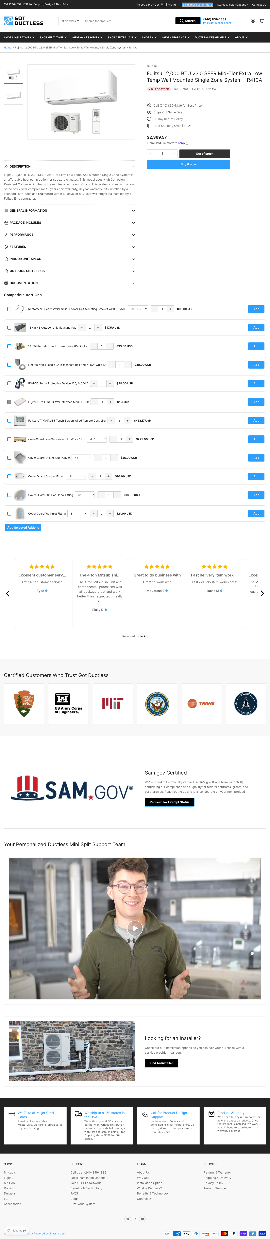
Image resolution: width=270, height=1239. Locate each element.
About (239, 37)
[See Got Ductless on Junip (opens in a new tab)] (144, 636)
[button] (8, 593)
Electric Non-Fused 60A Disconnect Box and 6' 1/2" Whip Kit (67, 364)
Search (190, 21)
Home (7, 47)
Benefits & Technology (86, 1188)
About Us (143, 1172)
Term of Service (215, 1188)
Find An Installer (161, 1063)
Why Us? (143, 1178)
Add (256, 309)
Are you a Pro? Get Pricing (156, 4)
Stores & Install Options (231, 4)
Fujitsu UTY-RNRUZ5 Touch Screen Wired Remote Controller (67, 420)
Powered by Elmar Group (49, 1233)
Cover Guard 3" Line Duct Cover (49, 457)
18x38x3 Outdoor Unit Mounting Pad (52, 327)
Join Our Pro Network (86, 1183)
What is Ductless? (149, 1188)
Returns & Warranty (217, 1172)
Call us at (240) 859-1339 (88, 1172)
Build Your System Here (197, 4)
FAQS (74, 1193)
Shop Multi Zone (51, 37)
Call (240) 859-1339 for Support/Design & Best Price (36, 4)
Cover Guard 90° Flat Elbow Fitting (50, 495)
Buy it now (188, 164)
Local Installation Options (88, 1178)
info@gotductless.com (217, 22)
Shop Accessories (85, 37)
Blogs (74, 1199)
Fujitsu (152, 66)
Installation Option (149, 1183)
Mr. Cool (10, 1183)
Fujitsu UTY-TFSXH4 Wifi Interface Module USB (58, 402)
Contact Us (259, 4)
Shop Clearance (174, 37)
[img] (46, 590)
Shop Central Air (120, 37)
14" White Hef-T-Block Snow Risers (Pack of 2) (58, 346)
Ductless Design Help (210, 37)
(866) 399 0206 (160, 1131)
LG (6, 1199)
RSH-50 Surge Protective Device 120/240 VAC (58, 383)
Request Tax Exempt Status (169, 802)
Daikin (8, 1188)
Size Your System (83, 1204)
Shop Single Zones (17, 37)
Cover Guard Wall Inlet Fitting (47, 513)
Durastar (10, 1193)
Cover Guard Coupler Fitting (46, 476)
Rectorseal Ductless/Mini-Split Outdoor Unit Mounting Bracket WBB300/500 (77, 309)
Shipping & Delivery (217, 1178)
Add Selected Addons (23, 527)
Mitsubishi (11, 1172)
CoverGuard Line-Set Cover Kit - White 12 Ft (56, 439)
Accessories (12, 1204)
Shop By (147, 37)
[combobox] (141, 21)
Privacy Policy (213, 1183)
